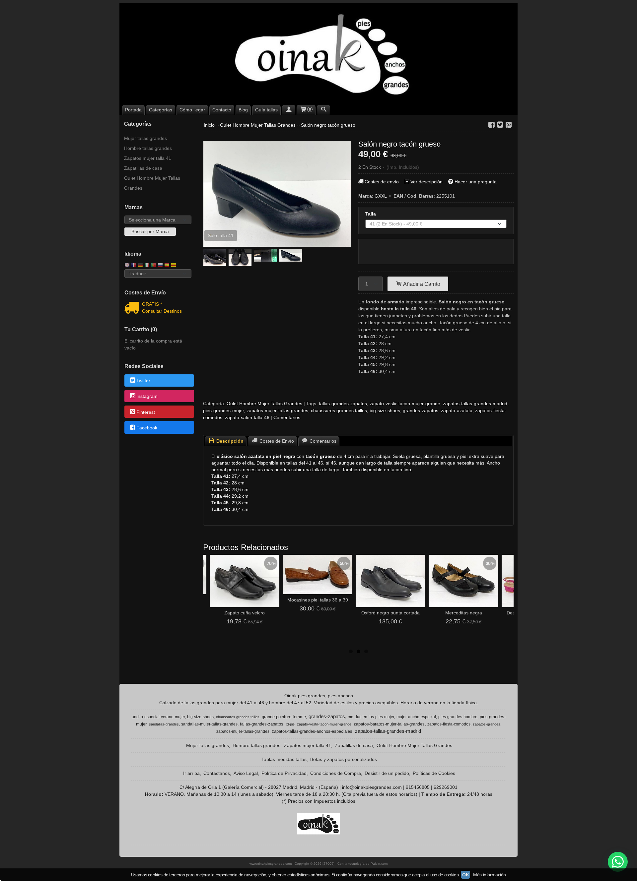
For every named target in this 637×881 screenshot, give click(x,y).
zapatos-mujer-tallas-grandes (277, 410)
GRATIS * (152, 304)
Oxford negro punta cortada (390, 612)
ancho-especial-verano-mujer (158, 717)
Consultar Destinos (162, 311)
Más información (489, 874)
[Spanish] (167, 266)
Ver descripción (426, 181)
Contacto (221, 109)
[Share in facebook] (491, 125)
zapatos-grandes (486, 724)
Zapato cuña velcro (244, 612)
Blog (243, 109)
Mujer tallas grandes (145, 138)
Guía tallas (266, 109)
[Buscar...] (323, 110)
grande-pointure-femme (284, 716)
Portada (133, 109)
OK (465, 874)
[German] (140, 266)
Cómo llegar (192, 109)
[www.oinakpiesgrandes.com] (318, 53)
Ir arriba (191, 773)
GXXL (381, 196)
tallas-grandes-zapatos (343, 403)
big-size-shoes (385, 410)
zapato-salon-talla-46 (247, 417)
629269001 (446, 787)
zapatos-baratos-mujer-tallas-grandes (389, 724)
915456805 (418, 787)
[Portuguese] (153, 266)
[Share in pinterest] (508, 125)
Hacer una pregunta (476, 181)
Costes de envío (382, 181)
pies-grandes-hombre (457, 717)
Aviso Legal (246, 773)
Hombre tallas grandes (148, 148)
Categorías (160, 109)
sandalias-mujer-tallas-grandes (209, 724)
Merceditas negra (463, 612)
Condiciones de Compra (335, 773)
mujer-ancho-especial (416, 717)
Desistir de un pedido (387, 773)
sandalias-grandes (164, 724)
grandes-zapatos (420, 410)
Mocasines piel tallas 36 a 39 (317, 599)
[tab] (226, 441)
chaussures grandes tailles (339, 410)
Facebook (146, 427)
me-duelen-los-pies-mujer (371, 717)
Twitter (143, 380)
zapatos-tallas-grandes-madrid (475, 403)
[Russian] (160, 266)
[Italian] (147, 266)
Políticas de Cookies (434, 773)
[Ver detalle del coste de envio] (133, 308)
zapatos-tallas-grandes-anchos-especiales (312, 731)
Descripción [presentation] (229, 441)
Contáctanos (216, 773)
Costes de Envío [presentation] (276, 441)
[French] (133, 266)
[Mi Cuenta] (288, 110)
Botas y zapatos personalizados (343, 759)
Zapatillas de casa (143, 168)
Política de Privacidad (284, 773)
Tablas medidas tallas (284, 759)
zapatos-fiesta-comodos (448, 724)
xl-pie (290, 724)
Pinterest (145, 412)
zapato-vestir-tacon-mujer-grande (405, 403)
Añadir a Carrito (421, 284)
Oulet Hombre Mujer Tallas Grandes (152, 183)
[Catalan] (174, 266)
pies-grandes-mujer (223, 410)
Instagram (147, 396)
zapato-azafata (456, 410)
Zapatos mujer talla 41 (147, 158)
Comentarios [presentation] (322, 441)
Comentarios (286, 417)
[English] (127, 266)
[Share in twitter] (500, 125)
